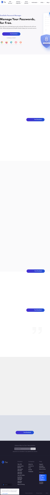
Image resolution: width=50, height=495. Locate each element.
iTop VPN (20, 464)
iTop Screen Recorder (20, 469)
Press (29, 467)
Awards (30, 469)
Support (41, 464)
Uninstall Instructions (42, 466)
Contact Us (31, 466)
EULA (47, 493)
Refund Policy (42, 469)
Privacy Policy (39, 493)
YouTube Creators (41, 483)
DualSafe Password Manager (20, 478)
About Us (30, 464)
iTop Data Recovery (20, 473)
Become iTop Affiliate (43, 477)
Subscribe (33, 448)
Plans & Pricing (21, 484)
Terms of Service (28, 493)
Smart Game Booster (20, 466)
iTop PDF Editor (21, 475)
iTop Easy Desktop (20, 482)
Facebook (30, 471)
